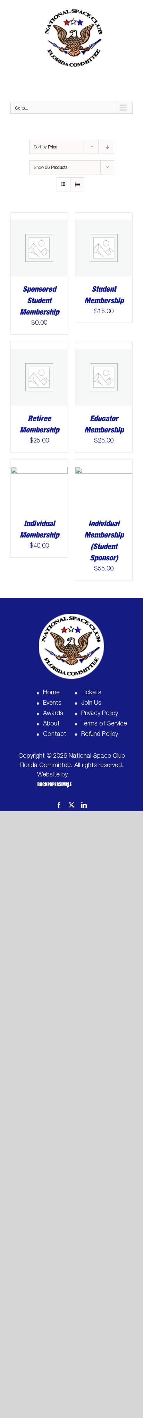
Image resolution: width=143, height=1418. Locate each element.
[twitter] (71, 805)
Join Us (91, 702)
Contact (54, 733)
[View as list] (77, 184)
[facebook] (59, 805)
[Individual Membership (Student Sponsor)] (103, 464)
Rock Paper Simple (53, 784)
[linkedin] (84, 805)
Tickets (91, 692)
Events (52, 702)
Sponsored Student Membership (39, 300)
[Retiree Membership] (39, 346)
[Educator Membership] (103, 346)
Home (51, 692)
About (51, 723)
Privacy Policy (99, 712)
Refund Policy (99, 733)
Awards (53, 712)
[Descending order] (107, 147)
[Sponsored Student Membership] (39, 217)
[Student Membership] (103, 217)
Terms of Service (104, 723)
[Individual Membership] (39, 464)
